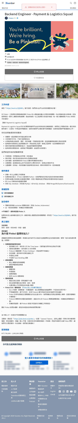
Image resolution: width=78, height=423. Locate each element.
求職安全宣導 (40, 417)
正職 (8, 54)
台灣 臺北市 (10, 57)
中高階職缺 (5, 390)
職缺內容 (5, 8)
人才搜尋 (14, 389)
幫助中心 (41, 395)
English (52, 391)
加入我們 (41, 392)
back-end (15, 62)
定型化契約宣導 (71, 417)
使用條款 (50, 417)
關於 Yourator (43, 386)
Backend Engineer (24, 62)
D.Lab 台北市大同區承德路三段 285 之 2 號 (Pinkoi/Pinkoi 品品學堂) (27, 60)
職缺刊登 (14, 386)
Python (9, 62)
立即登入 (39, 362)
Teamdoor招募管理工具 (18, 396)
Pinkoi (11, 18)
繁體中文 (52, 387)
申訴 (46, 395)
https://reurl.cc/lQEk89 (14, 108)
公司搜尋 (32, 391)
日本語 (52, 394)
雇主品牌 (14, 392)
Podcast (32, 401)
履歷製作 (32, 388)
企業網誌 (32, 398)
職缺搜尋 (5, 386)
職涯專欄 (32, 395)
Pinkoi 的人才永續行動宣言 (32, 287)
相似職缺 (73, 8)
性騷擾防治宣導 (42, 399)
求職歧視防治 (42, 410)
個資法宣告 (60, 417)
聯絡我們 (41, 389)
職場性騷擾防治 (42, 405)
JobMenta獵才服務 (17, 401)
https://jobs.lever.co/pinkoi (23, 319)
